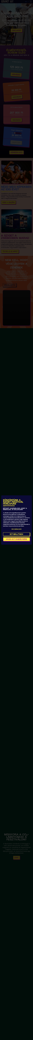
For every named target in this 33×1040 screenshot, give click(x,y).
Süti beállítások (16, 534)
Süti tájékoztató (17, 529)
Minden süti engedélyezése (16, 539)
